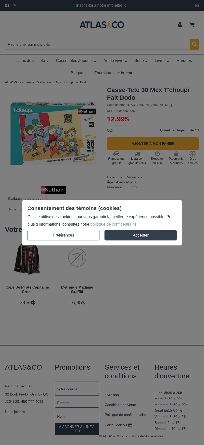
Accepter (141, 235)
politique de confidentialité (113, 224)
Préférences (63, 235)
